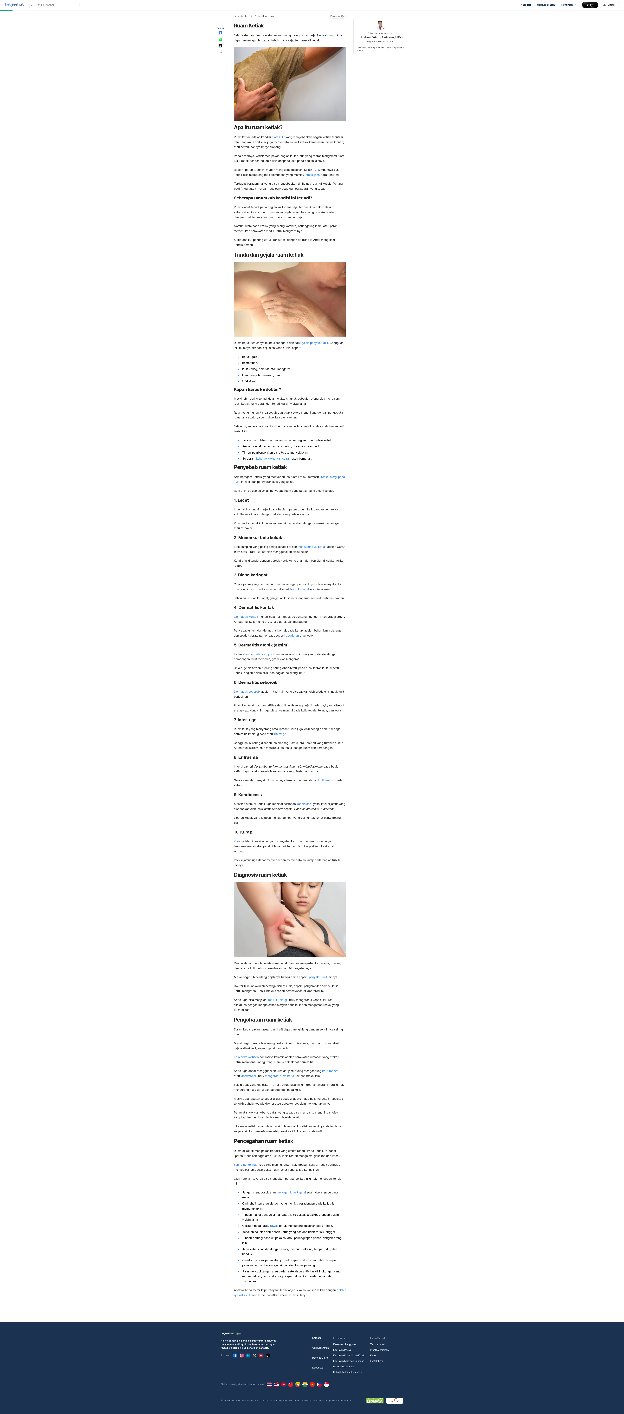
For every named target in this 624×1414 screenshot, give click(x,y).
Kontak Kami (376, 1361)
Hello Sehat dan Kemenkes (347, 1372)
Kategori (317, 1337)
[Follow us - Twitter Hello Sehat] (255, 1355)
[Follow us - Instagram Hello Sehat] (242, 1355)
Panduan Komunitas (343, 1366)
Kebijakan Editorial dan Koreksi (349, 1355)
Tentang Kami (377, 1344)
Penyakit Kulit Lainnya (264, 16)
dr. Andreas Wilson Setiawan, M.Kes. (380, 37)
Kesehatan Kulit (241, 16)
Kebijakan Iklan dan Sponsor (348, 1361)
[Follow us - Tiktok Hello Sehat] (268, 1355)
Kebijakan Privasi (342, 1350)
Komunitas (317, 1367)
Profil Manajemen (379, 1350)
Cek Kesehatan (320, 1347)
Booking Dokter (320, 1357)
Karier (373, 1355)
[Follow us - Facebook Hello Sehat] (235, 1355)
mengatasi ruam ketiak (280, 1076)
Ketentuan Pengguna (344, 1344)
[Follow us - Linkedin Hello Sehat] (248, 1355)
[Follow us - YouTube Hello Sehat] (261, 1355)
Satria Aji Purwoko (375, 47)
